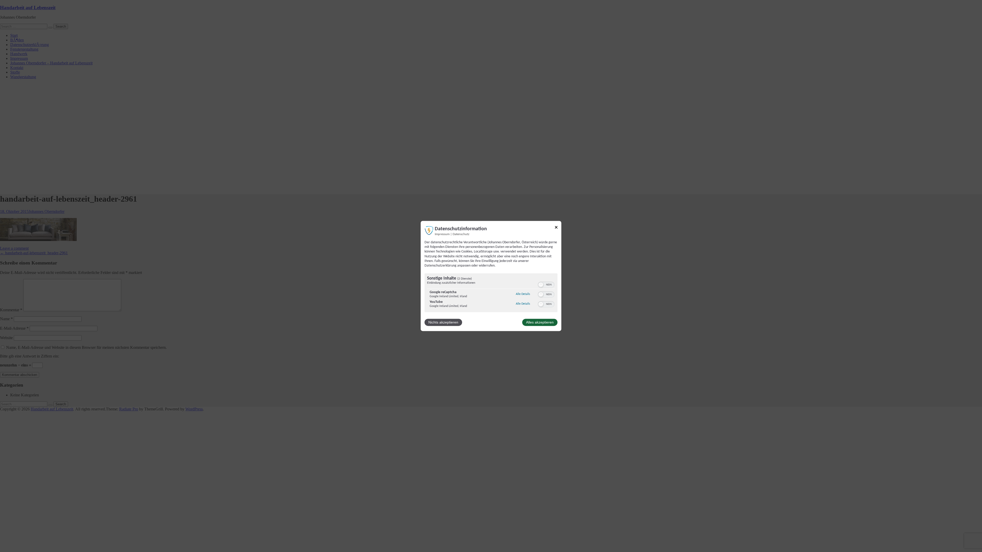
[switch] (546, 285)
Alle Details (523, 294)
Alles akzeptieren (540, 322)
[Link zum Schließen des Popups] (556, 228)
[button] (541, 285)
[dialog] (491, 276)
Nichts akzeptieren (443, 322)
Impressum (442, 234)
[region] (491, 293)
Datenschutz (461, 234)
